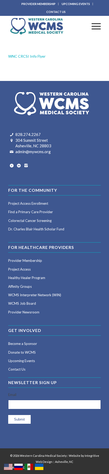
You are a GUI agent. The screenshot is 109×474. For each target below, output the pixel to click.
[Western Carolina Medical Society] (45, 26)
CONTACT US (56, 11)
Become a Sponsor (22, 343)
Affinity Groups (20, 286)
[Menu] (93, 26)
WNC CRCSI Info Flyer (27, 56)
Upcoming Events (21, 361)
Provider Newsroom (23, 312)
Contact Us (16, 369)
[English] (8, 466)
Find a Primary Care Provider (30, 212)
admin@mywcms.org (33, 151)
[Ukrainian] (39, 466)
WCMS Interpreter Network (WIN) (34, 295)
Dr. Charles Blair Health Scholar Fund (36, 229)
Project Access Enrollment (28, 203)
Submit (19, 419)
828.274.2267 (28, 134)
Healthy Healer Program (26, 278)
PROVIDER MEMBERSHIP (38, 4)
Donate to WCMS (22, 352)
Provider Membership (25, 260)
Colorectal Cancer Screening (30, 220)
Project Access (19, 269)
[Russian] (18, 466)
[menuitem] (38, 4)
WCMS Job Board (22, 303)
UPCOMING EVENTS (76, 4)
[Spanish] (29, 466)
